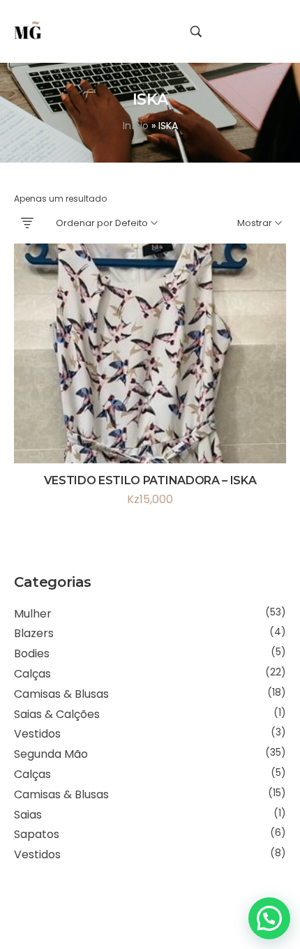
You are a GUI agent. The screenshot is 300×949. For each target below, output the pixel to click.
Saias (28, 815)
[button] (269, 918)
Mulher (33, 614)
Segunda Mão (51, 754)
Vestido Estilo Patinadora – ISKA (150, 480)
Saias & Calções (57, 714)
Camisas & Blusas (61, 694)
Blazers (34, 633)
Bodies (32, 653)
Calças (32, 674)
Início (136, 126)
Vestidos (37, 734)
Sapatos (36, 834)
